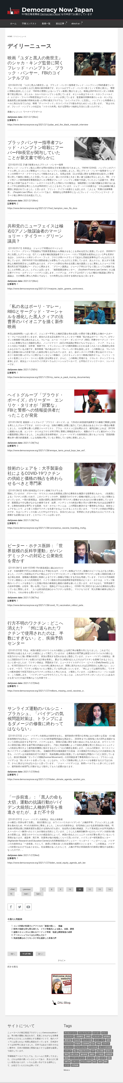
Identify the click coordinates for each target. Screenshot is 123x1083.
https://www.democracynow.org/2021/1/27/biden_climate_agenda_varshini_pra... (47, 779)
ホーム (13, 23)
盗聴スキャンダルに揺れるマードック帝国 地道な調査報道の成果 (43, 932)
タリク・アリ (99, 1040)
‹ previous (26, 889)
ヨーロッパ (69, 1047)
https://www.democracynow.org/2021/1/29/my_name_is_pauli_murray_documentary (49, 377)
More (66, 1070)
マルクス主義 (87, 1040)
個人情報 (100, 1051)
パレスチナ (69, 1036)
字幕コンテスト (29, 23)
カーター (96, 1033)
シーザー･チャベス (77, 1058)
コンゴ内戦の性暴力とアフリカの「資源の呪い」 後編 (38, 926)
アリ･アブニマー (84, 1033)
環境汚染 (68, 1040)
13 (100, 889)
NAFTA (67, 1062)
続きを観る (13, 966)
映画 (66, 1058)
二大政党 (100, 1054)
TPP (93, 1051)
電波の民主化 (84, 1051)
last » (38, 894)
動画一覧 (46, 23)
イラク (67, 1065)
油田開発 (106, 1036)
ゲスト (104, 1033)
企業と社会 (74, 1054)
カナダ (102, 1058)
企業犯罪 (109, 1054)
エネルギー (97, 1036)
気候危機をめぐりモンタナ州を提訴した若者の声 (35, 938)
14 (109, 889)
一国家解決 (79, 1036)
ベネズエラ (69, 1044)
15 (11, 894)
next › (26, 894)
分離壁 (88, 1036)
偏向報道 (84, 1054)
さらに (61, 960)
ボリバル (90, 1058)
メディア (68, 1051)
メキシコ (75, 1062)
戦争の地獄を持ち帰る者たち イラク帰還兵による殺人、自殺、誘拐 (44, 929)
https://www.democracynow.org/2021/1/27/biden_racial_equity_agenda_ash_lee (47, 863)
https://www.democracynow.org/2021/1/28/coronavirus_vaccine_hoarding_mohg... (47, 528)
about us (74, 23)
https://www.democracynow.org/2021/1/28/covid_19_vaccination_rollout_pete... (46, 605)
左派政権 (85, 1044)
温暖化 (92, 1054)
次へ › (40, 954)
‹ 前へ (12, 954)
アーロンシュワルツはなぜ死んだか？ (30, 935)
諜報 (109, 1058)
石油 (92, 1044)
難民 (106, 1062)
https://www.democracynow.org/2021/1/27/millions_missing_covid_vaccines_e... (46, 691)
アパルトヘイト (70, 1033)
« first (12, 889)
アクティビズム (81, 1047)
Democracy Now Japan (57, 9)
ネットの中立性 (105, 1047)
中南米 (77, 1044)
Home (10, 36)
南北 (94, 1062)
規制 (108, 1040)
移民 (100, 1062)
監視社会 (109, 1051)
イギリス (106, 1044)
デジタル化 (93, 1047)
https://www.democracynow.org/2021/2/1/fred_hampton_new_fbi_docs (42, 208)
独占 (75, 1051)
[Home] (14, 10)
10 (70, 889)
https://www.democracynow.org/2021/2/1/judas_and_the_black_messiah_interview (48, 124)
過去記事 (58, 23)
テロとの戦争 (86, 1062)
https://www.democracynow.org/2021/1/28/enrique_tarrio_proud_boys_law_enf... (47, 450)
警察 (66, 1054)
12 (90, 889)
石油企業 (77, 1040)
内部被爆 (75, 1065)
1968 (98, 1044)
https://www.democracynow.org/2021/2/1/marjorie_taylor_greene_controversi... (46, 288)
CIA (96, 1058)
